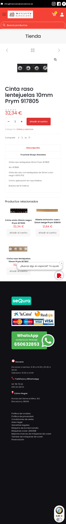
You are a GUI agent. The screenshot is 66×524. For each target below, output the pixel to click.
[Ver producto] (28, 214)
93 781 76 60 (17, 384)
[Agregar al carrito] (28, 209)
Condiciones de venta (23, 419)
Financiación (18, 439)
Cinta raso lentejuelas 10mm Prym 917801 (18, 260)
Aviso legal (17, 422)
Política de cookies (21, 413)
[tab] (33, 148)
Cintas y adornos (24, 129)
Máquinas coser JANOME (24, 430)
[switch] (59, 519)
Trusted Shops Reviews (33, 154)
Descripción (33, 147)
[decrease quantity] (8, 121)
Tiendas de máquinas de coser (27, 436)
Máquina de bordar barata (25, 428)
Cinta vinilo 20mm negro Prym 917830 (18, 222)
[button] (55, 60)
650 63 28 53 (18, 387)
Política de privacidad (22, 416)
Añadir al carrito (39, 121)
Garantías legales (20, 425)
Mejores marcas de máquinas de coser (31, 433)
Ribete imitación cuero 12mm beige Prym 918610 (47, 221)
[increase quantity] (21, 121)
